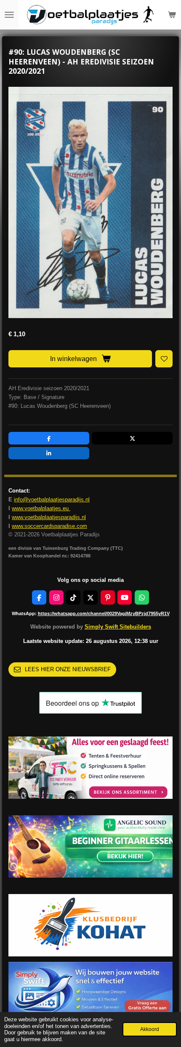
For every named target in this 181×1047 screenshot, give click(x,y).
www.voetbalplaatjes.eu (41, 508)
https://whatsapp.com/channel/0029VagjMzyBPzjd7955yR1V (104, 613)
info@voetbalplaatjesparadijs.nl (52, 499)
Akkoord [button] (149, 1029)
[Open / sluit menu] (9, 14)
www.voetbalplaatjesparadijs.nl (49, 517)
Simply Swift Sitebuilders (118, 627)
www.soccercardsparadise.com (49, 526)
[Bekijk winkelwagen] (171, 14)
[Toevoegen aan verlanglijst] (164, 358)
